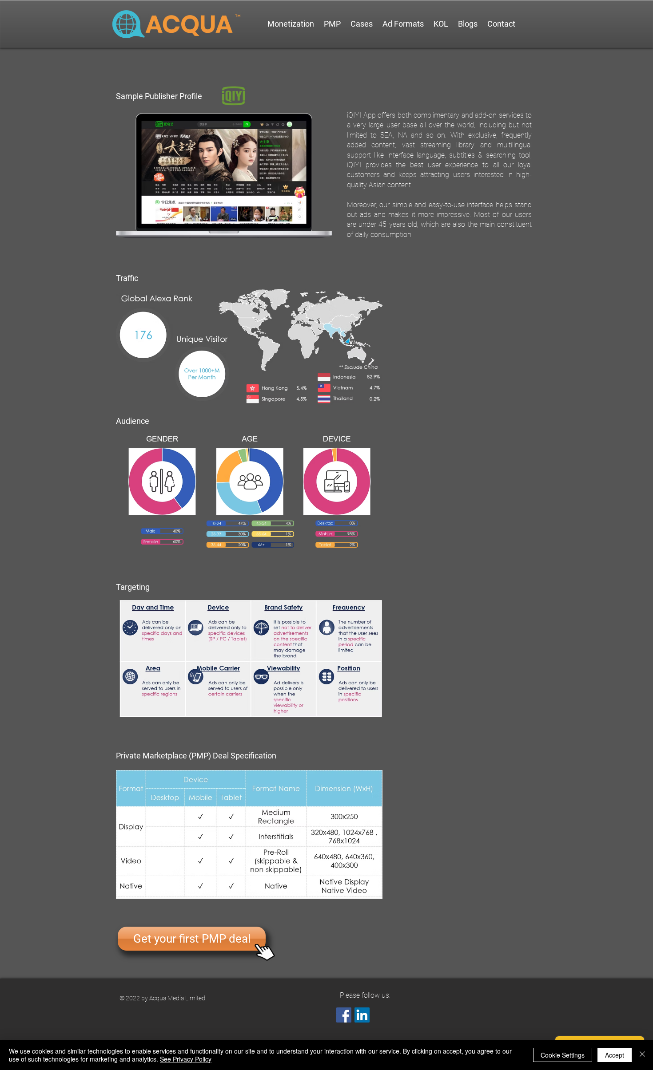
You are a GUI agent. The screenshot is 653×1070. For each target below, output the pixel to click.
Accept (614, 1054)
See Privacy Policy (185, 1058)
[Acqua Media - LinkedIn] (362, 1015)
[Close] (642, 1055)
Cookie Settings (563, 1054)
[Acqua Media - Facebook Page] (343, 1015)
